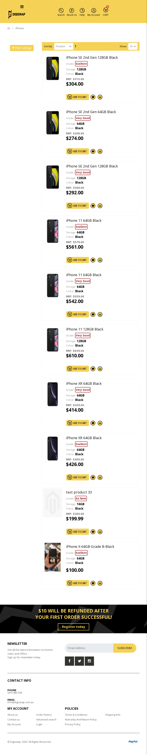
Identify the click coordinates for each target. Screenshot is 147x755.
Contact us (13, 719)
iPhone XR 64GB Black (84, 383)
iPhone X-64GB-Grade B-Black (90, 546)
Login (39, 724)
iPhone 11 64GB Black (83, 220)
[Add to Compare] (100, 97)
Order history (44, 714)
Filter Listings (22, 48)
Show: (123, 46)
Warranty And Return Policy (81, 719)
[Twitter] (79, 661)
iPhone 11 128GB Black (84, 329)
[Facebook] (69, 661)
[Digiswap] (16, 14)
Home (8, 28)
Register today (73, 627)
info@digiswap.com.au (20, 702)
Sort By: (48, 46)
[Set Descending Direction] (75, 46)
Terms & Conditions (76, 714)
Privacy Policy (73, 724)
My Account (14, 724)
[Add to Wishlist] (93, 97)
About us (12, 714)
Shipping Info (112, 714)
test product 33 (79, 492)
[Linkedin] (89, 661)
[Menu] (22, 7)
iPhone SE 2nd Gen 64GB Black (91, 111)
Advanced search (46, 719)
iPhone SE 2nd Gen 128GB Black (92, 57)
